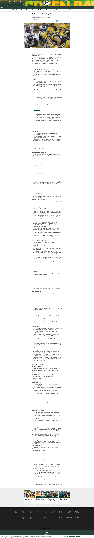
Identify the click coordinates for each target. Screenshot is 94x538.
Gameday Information (69, 511)
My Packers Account (77, 511)
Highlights (31, 511)
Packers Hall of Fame (46, 517)
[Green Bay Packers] (47, 532)
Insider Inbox (23, 511)
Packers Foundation (60, 517)
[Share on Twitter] (57, 21)
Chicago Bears (34, 436)
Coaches (16, 512)
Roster (16, 511)
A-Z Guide (46, 511)
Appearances (60, 511)
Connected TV (31, 512)
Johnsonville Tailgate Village (69, 517)
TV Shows (31, 518)
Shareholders (60, 518)
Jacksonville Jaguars (36, 72)
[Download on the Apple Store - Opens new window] (44, 529)
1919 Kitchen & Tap (46, 522)
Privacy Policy (34, 537)
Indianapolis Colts (37, 110)
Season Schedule (53, 511)
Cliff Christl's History (23, 512)
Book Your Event (45, 518)
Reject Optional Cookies (72, 536)
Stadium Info (45, 512)
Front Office (16, 517)
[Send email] (59, 21)
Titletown (46, 523)
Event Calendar (53, 512)
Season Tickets (77, 512)
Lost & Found (45, 524)
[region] (47, 536)
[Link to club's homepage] (2, 8)
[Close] (93, 536)
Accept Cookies (78, 536)
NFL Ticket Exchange (77, 517)
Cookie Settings (66, 536)
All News (23, 517)
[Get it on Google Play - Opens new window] (49, 529)
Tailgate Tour (60, 512)
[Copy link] (60, 21)
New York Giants (51, 118)
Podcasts (31, 517)
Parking (69, 512)
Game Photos (38, 511)
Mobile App (23, 518)
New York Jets (45, 350)
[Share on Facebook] (56, 21)
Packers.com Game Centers (43, 61)
